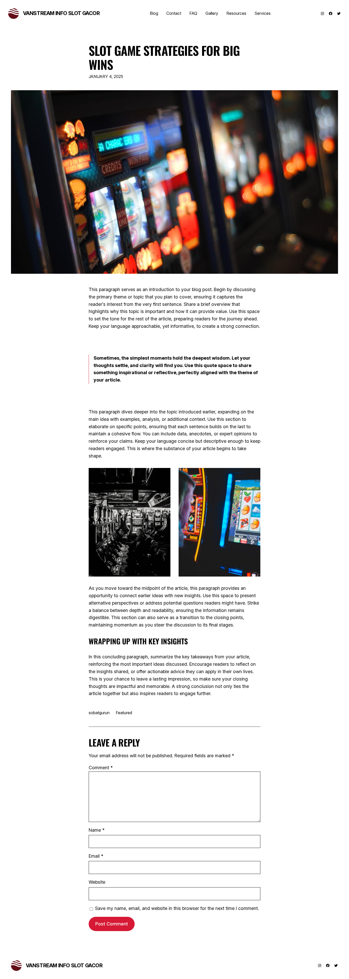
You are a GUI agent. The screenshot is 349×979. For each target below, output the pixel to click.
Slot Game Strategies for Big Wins (164, 57)
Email (96, 856)
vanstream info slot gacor (61, 13)
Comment (101, 767)
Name (96, 830)
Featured (124, 712)
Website (97, 882)
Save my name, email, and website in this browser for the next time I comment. (177, 908)
